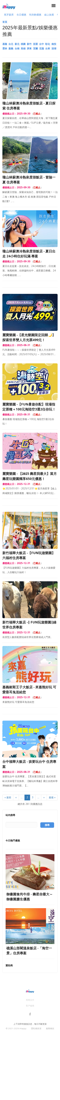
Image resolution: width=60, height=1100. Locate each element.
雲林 (4, 48)
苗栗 (35, 44)
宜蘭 (35, 48)
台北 (10, 44)
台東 (47, 48)
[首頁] (9, 6)
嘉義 (10, 48)
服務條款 (50, 1028)
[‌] (30, 1014)
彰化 (47, 44)
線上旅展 (49, 14)
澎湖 (54, 48)
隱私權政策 (36, 1028)
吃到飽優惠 (35, 14)
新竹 (29, 44)
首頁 (4, 22)
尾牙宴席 (9, 14)
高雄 (23, 48)
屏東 (29, 48)
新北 (17, 44)
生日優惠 (21, 14)
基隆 (4, 44)
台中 (41, 44)
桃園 (23, 44)
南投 (54, 44)
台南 (17, 48)
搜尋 (47, 825)
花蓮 (41, 48)
